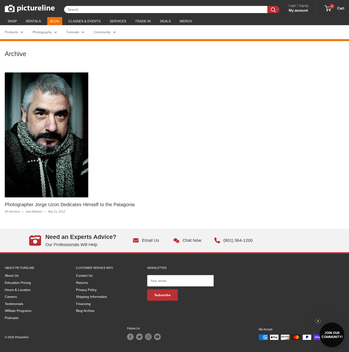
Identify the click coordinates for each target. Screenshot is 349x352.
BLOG (54, 21)
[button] (332, 335)
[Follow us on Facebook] (130, 336)
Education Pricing (18, 283)
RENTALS (33, 21)
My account (298, 10)
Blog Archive (85, 311)
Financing (83, 304)
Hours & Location (18, 290)
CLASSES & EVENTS (84, 21)
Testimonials (14, 304)
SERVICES (118, 21)
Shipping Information (91, 297)
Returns (82, 283)
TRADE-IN (143, 21)
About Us (12, 275)
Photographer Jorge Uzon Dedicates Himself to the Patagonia (70, 204)
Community (102, 32)
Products (11, 32)
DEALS (165, 21)
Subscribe (162, 295)
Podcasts (12, 318)
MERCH (186, 21)
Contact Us (84, 275)
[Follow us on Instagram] (148, 336)
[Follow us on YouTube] (157, 336)
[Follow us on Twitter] (139, 336)
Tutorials (72, 32)
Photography (42, 32)
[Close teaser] (318, 321)
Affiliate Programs (18, 311)
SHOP (12, 21)
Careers (11, 297)
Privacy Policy (86, 290)
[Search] (273, 9)
